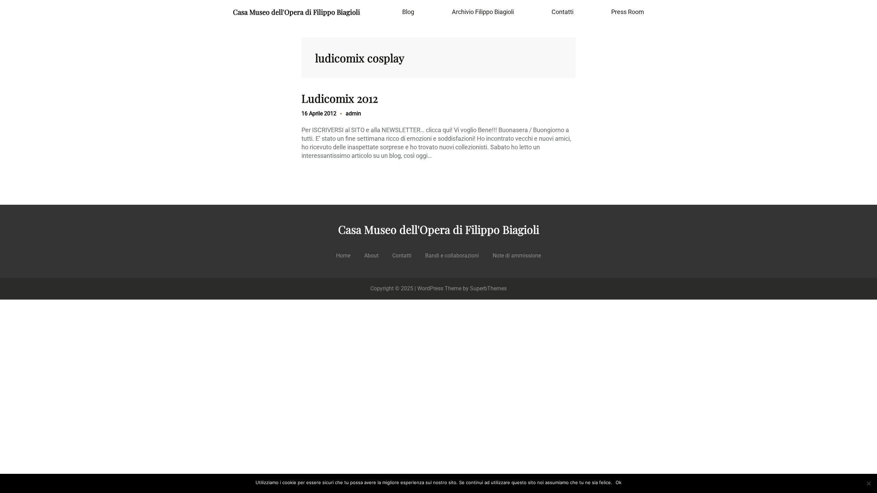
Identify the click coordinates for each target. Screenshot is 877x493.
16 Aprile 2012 (318, 113)
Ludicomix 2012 (339, 98)
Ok (618, 482)
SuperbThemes (488, 288)
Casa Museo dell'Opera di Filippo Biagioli (296, 11)
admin (353, 113)
